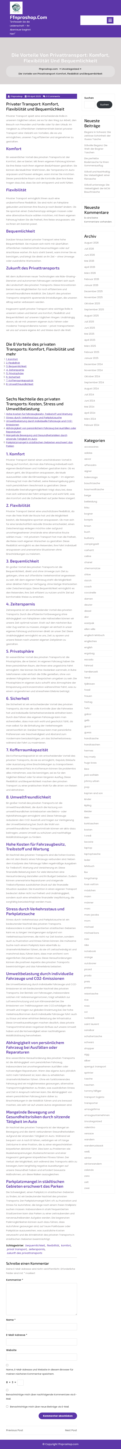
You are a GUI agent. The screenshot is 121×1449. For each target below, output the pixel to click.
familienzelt (91, 671)
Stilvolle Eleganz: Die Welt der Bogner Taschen (95, 149)
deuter (88, 604)
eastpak (89, 623)
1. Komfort (12, 359)
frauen (88, 696)
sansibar (89, 1030)
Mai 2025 (89, 333)
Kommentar (14, 1280)
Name (11, 1319)
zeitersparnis (37, 1249)
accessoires (91, 446)
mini (86, 939)
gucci (87, 726)
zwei (86, 1188)
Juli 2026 (89, 248)
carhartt (89, 550)
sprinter (88, 1072)
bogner (88, 513)
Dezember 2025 (93, 291)
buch (87, 531)
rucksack (89, 1018)
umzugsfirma (92, 1109)
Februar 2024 (91, 425)
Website (11, 1350)
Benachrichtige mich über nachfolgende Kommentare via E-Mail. (41, 1396)
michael (89, 926)
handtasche (91, 738)
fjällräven (89, 683)
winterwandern (93, 1163)
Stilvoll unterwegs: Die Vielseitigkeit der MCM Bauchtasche (97, 188)
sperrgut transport (95, 1066)
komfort (66, 1245)
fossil (87, 689)
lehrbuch (89, 866)
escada (88, 659)
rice (86, 999)
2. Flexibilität (13, 362)
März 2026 (90, 273)
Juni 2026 (89, 254)
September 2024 (94, 382)
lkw (86, 872)
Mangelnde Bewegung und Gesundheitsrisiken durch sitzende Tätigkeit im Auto (36, 437)
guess (87, 732)
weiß (87, 1151)
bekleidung (90, 501)
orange (88, 957)
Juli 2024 (89, 394)
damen (88, 598)
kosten (88, 829)
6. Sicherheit (13, 377)
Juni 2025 (89, 327)
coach (88, 586)
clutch (88, 580)
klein (86, 817)
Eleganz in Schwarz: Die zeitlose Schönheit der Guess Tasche (97, 135)
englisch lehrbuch (94, 635)
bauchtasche (92, 483)
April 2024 (89, 412)
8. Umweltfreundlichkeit (19, 384)
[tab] (110, 20)
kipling (87, 805)
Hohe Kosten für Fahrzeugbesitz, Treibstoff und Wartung (39, 414)
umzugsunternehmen (97, 1115)
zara (86, 1176)
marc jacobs (91, 914)
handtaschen (92, 744)
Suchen (89, 98)
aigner (88, 471)
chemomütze (92, 568)
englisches (90, 641)
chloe (87, 574)
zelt (86, 1182)
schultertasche (93, 1036)
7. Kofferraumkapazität (19, 380)
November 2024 (93, 370)
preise (88, 987)
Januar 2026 (91, 285)
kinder (87, 799)
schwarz (89, 1042)
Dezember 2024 (93, 364)
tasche (88, 1078)
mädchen (90, 890)
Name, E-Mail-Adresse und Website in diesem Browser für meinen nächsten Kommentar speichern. (39, 1371)
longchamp (91, 878)
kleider (88, 811)
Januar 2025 (91, 358)
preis (87, 981)
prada (87, 975)
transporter (91, 1103)
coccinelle (90, 592)
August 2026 (91, 242)
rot (86, 1012)
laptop (88, 847)
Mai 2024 (89, 406)
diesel (87, 611)
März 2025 (90, 346)
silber (87, 1060)
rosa (86, 1005)
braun (87, 525)
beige (87, 495)
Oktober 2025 (92, 303)
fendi (87, 677)
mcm (87, 920)
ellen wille (89, 629)
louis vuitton (91, 884)
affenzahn (90, 465)
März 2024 (90, 418)
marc (87, 908)
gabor (87, 714)
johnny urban (91, 781)
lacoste (88, 841)
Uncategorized (70, 69)
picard (88, 969)
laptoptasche (92, 854)
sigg (86, 1054)
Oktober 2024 (92, 376)
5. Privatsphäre (15, 373)
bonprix (88, 519)
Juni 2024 (89, 400)
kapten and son (93, 793)
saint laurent (91, 1024)
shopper (89, 1048)
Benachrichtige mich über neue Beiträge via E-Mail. (39, 1406)
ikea (86, 769)
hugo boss (90, 762)
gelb (86, 720)
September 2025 (94, 309)
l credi (87, 835)
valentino (89, 1127)
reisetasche (91, 993)
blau (86, 507)
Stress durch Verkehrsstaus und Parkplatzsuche (34, 417)
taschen (89, 1084)
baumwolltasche (94, 489)
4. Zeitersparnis (15, 370)
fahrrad (88, 665)
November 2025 (93, 297)
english (88, 647)
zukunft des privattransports (24, 1253)
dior (86, 617)
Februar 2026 (91, 279)
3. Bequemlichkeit (16, 366)
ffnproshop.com (28, 17)
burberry (89, 538)
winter (88, 1157)
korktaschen (91, 823)
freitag (88, 702)
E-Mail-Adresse (16, 1335)
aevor (87, 459)
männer (88, 902)
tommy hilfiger (92, 1090)
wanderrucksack (93, 1145)
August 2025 (91, 315)
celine (87, 556)
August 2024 (91, 388)
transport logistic (94, 1097)
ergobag (89, 653)
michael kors (91, 932)
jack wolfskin (91, 775)
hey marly (90, 756)
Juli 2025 (89, 321)
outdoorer (90, 963)
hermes (88, 750)
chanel (88, 562)
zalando (89, 1170)
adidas (88, 453)
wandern (89, 1139)
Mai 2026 (89, 260)
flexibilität (53, 1245)
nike (86, 945)
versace (89, 1133)
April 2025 (89, 340)
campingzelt (91, 544)
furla (86, 708)
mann (87, 896)
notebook (90, 951)
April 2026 (89, 267)
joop (86, 787)
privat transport (17, 1249)
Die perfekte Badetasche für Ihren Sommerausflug (96, 162)
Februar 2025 (91, 352)
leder (87, 860)
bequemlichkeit (35, 1245)
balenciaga (91, 477)
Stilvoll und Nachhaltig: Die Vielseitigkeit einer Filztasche (97, 175)
